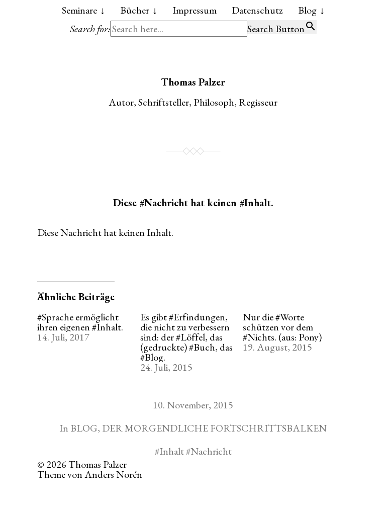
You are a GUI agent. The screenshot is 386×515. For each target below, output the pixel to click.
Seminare (79, 10)
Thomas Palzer (193, 82)
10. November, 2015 (193, 404)
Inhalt (171, 451)
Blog (307, 10)
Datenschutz (257, 10)
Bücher (134, 10)
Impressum (194, 10)
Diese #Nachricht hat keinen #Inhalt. (193, 202)
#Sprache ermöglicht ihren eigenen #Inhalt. (80, 321)
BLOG (84, 428)
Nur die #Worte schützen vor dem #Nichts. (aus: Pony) (282, 327)
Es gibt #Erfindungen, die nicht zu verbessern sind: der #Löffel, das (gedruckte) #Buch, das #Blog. (186, 337)
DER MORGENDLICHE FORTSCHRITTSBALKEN (214, 428)
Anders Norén (113, 474)
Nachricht (211, 451)
